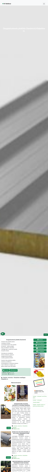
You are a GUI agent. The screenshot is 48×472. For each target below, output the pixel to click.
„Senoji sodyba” (36, 402)
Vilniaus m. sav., (16, 428)
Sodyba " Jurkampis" (37, 400)
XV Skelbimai (7, 3)
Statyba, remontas (18, 425)
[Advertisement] (24, 18)
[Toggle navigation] (44, 4)
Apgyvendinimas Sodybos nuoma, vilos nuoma (39, 391)
